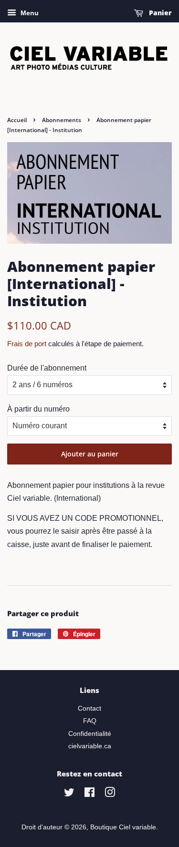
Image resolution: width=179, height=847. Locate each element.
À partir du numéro (38, 409)
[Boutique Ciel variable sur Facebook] (89, 794)
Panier (159, 12)
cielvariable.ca (89, 746)
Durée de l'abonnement (46, 368)
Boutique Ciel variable (123, 827)
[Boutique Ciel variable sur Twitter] (69, 794)
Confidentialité (89, 733)
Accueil (17, 120)
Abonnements (61, 120)
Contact (89, 708)
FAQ (89, 720)
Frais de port (26, 344)
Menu (29, 13)
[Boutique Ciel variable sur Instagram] (110, 794)
